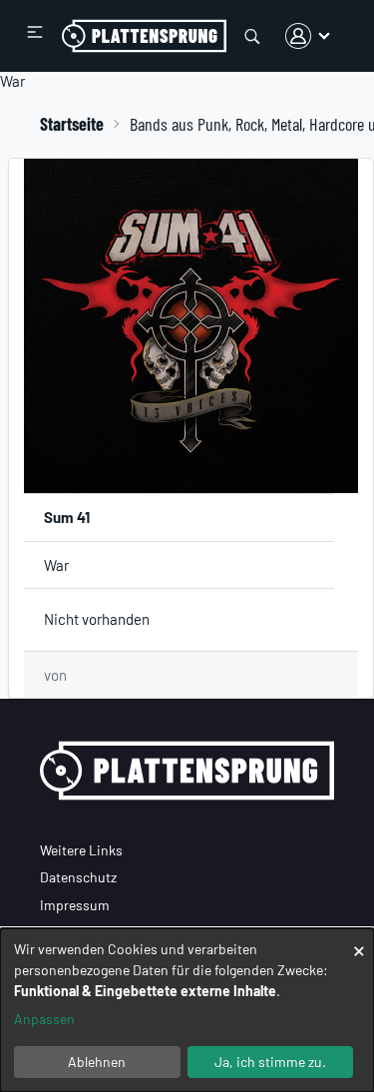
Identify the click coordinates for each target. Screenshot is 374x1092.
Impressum (75, 904)
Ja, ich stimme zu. (270, 1061)
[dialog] (187, 1010)
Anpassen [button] (44, 1018)
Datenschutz (78, 876)
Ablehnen (97, 1061)
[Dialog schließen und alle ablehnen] (359, 940)
